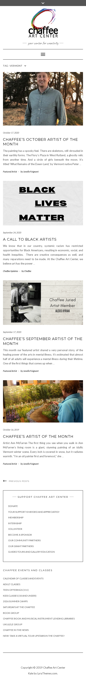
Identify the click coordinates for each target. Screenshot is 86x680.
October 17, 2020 (11, 132)
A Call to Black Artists (30, 239)
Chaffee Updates (10, 271)
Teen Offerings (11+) (16, 589)
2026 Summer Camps (15, 601)
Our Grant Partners (21, 546)
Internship (15, 523)
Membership (15, 517)
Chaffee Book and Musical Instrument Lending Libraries (39, 618)
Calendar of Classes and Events (23, 578)
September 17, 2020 (12, 332)
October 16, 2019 (11, 429)
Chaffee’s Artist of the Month (38, 436)
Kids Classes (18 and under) (19, 595)
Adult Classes (11, 584)
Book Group (11, 612)
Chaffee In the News (16, 629)
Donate (13, 506)
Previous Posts (19, 481)
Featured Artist (10, 171)
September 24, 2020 (12, 232)
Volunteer (15, 528)
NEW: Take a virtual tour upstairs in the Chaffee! (34, 635)
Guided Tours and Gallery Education (31, 551)
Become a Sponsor (20, 534)
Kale (30, 673)
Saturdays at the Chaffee (19, 607)
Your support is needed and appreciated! (34, 511)
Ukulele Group (12, 624)
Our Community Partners (24, 540)
